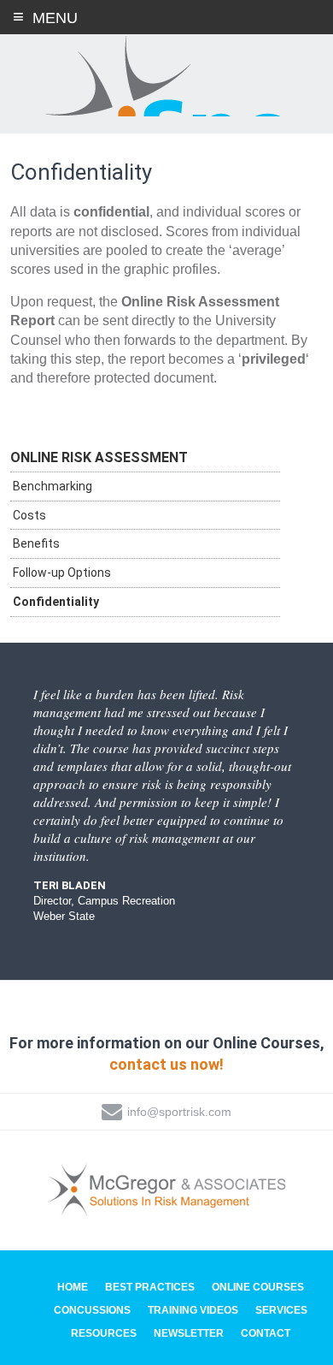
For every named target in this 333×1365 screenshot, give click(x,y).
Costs (29, 515)
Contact (265, 1333)
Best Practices (150, 1287)
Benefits (36, 543)
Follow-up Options (62, 572)
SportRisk (166, 76)
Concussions (92, 1310)
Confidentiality (56, 601)
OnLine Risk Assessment (99, 457)
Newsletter (189, 1333)
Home (72, 1287)
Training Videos (193, 1310)
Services (281, 1310)
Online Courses (258, 1287)
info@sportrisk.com (179, 1112)
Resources (104, 1333)
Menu (55, 18)
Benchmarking (52, 486)
